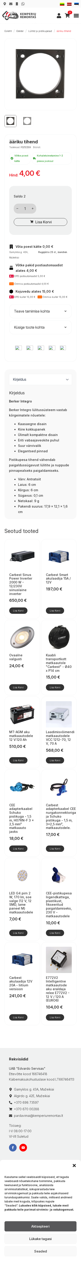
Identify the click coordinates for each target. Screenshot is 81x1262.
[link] (58, 15)
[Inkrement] (32, 208)
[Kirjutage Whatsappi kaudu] (22, 3)
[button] (74, 1165)
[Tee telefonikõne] (16, 3)
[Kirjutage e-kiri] (10, 3)
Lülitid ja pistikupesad (40, 31)
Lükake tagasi (40, 1239)
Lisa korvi (43, 222)
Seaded (40, 1251)
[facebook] (13, 1147)
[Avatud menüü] (76, 15)
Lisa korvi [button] (18, 610)
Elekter (20, 31)
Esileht (8, 31)
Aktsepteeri (40, 1226)
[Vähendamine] (17, 208)
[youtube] (23, 1147)
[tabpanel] (40, 452)
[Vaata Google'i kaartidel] (4, 3)
